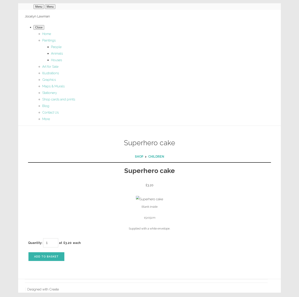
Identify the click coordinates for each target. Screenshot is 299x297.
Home (46, 34)
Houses (56, 60)
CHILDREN (156, 156)
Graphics (49, 80)
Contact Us (50, 112)
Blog (45, 106)
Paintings (49, 40)
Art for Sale (50, 67)
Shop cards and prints (58, 99)
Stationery (49, 93)
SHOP (139, 156)
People (56, 47)
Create (54, 289)
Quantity (35, 243)
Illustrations (50, 73)
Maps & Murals (53, 86)
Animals (57, 53)
